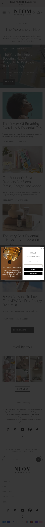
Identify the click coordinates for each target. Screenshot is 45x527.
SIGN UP (33, 269)
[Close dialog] (42, 249)
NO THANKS (33, 273)
